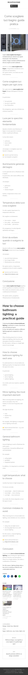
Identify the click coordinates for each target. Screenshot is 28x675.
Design (4, 626)
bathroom (9, 631)
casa (14, 631)
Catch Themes (18, 672)
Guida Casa (10, 626)
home (17, 631)
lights (20, 631)
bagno (4, 631)
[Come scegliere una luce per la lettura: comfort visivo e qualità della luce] (17, 587)
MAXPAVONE (14, 2)
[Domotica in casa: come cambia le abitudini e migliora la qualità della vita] (7, 587)
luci (24, 631)
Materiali (16, 626)
